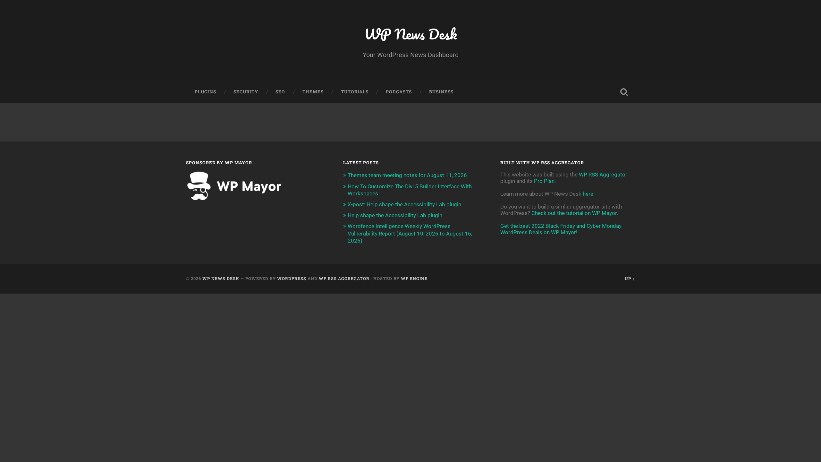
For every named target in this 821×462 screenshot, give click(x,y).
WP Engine (414, 278)
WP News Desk (410, 33)
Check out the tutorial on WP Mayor (574, 213)
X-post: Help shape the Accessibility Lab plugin (404, 204)
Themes (313, 92)
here (588, 194)
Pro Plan (544, 181)
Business (441, 92)
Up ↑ (630, 278)
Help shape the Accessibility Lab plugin (395, 215)
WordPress (291, 278)
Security (245, 92)
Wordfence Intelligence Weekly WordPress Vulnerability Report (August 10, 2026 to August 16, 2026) (410, 233)
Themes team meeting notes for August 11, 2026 (407, 175)
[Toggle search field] (624, 92)
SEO (280, 92)
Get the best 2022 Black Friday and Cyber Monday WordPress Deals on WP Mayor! (561, 229)
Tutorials (354, 92)
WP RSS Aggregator (603, 174)
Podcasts (399, 92)
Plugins (205, 92)
